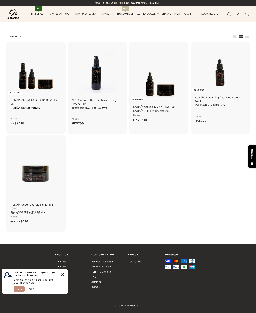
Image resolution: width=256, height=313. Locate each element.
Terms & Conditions (103, 271)
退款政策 (96, 286)
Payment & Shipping (103, 261)
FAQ (93, 276)
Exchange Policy (101, 266)
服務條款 (96, 281)
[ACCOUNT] (237, 14)
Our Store (61, 266)
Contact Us (134, 261)
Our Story (60, 261)
